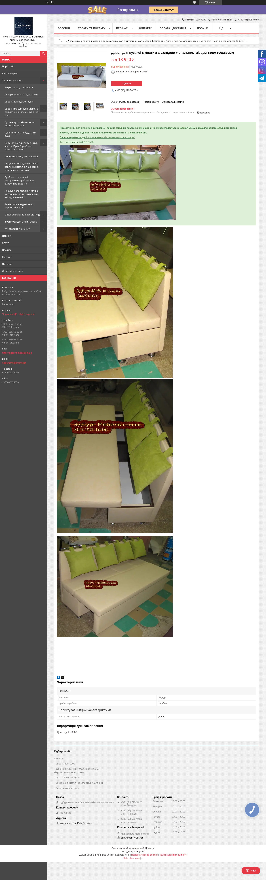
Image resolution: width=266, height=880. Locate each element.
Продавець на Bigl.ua (133, 851)
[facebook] (58, 677)
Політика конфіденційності (173, 855)
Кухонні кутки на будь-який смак (20, 134)
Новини (6, 235)
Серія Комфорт (154, 40)
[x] (62, 677)
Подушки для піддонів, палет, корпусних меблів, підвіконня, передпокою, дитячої (22, 167)
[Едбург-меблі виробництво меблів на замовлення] (23, 26)
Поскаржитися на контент (144, 855)
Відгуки (6, 257)
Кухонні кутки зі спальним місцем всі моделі (20, 124)
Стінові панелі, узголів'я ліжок (22, 156)
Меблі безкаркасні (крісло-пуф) (22, 214)
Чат (253, 870)
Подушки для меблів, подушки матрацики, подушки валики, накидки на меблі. (22, 194)
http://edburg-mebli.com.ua (17, 352)
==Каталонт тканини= (17, 228)
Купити (127, 83)
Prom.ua (150, 848)
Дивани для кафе (65, 763)
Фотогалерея (10, 73)
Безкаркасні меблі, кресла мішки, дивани (79, 782)
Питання (7, 264)
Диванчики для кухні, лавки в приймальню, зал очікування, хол (22, 112)
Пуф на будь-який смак (69, 777)
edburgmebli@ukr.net (14, 362)
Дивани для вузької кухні (19, 101)
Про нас (6, 250)
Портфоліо (8, 66)
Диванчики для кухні (67, 788)
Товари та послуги (12, 80)
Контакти (145, 28)
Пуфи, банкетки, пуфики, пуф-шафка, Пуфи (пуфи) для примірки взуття (21, 146)
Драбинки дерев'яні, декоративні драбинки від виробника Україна (20, 180)
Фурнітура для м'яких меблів (21, 221)
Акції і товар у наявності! (19, 87)
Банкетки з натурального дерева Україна (19, 206)
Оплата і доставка (12, 271)
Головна (64, 28)
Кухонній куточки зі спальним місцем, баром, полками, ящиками (76, 770)
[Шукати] (43, 53)
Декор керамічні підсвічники (21, 94)
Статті (5, 242)
